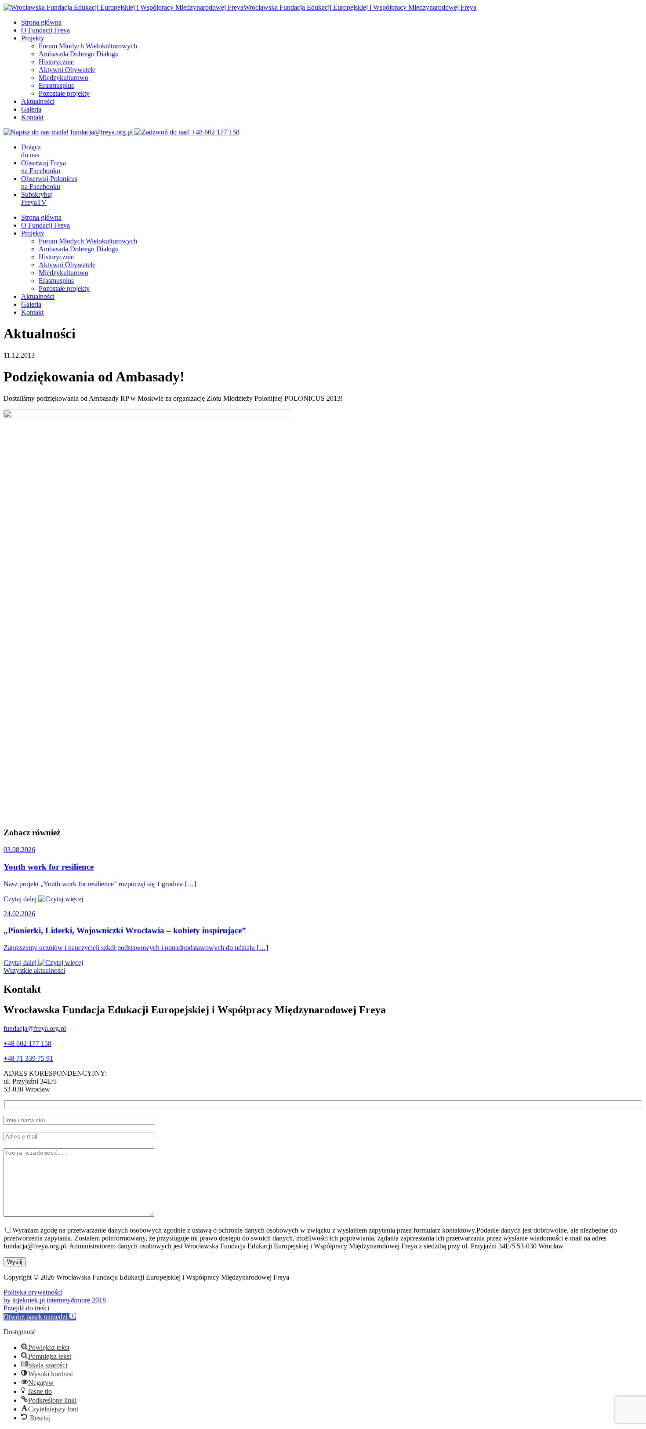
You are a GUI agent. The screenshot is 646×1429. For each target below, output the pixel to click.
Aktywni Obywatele (67, 69)
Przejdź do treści (26, 1308)
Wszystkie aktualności (34, 970)
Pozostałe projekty (64, 93)
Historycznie (56, 61)
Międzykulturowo (63, 77)
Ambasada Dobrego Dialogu (79, 54)
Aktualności (37, 101)
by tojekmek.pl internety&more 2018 (55, 1300)
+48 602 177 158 (27, 1043)
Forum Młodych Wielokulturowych (88, 46)
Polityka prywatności (33, 1292)
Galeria (31, 109)
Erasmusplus (56, 85)
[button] (40, 1316)
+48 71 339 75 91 (28, 1058)
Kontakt (32, 117)
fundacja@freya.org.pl (35, 1028)
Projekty (32, 38)
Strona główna (41, 22)
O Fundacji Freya (45, 30)
